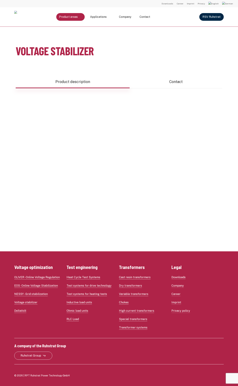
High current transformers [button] (136, 310)
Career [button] (176, 294)
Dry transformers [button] (130, 285)
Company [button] (177, 285)
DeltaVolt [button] (20, 310)
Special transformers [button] (133, 319)
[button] (73, 81)
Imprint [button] (176, 302)
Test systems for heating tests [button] (87, 294)
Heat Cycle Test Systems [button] (83, 277)
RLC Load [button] (73, 319)
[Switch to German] (227, 4)
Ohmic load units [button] (77, 310)
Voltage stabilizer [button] (25, 302)
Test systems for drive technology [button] (89, 285)
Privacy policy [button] (180, 310)
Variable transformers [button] (133, 294)
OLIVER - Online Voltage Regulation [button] (37, 277)
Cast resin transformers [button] (135, 277)
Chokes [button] (124, 302)
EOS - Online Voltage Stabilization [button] (36, 285)
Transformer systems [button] (133, 327)
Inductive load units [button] (79, 302)
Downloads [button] (178, 277)
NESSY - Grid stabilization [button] (31, 294)
